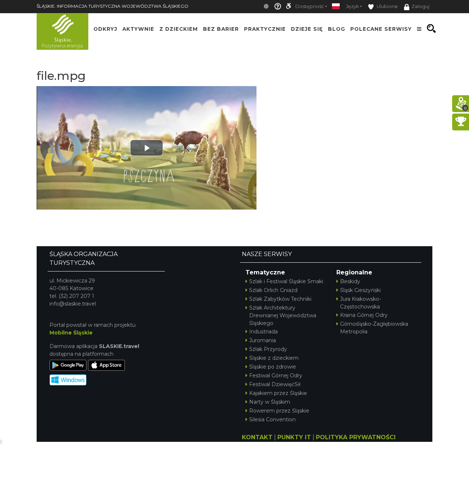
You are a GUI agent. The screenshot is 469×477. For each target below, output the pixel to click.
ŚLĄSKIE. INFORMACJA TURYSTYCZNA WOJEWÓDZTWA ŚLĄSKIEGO (112, 6)
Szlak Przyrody (268, 349)
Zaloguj (420, 6)
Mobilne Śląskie (71, 332)
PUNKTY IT (294, 437)
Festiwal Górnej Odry (275, 375)
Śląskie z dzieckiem (274, 358)
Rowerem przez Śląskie (279, 410)
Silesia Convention (272, 419)
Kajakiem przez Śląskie (278, 393)
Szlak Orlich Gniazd (273, 290)
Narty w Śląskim (269, 402)
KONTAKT (257, 437)
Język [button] (352, 6)
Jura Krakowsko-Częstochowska (360, 303)
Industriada (263, 331)
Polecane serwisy (381, 29)
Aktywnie (138, 29)
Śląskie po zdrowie (272, 366)
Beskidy (350, 281)
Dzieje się (307, 29)
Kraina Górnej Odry (364, 315)
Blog (336, 29)
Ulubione (387, 6)
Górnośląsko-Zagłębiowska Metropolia (374, 328)
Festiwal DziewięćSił (274, 384)
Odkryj (105, 29)
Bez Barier (221, 29)
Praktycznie (265, 29)
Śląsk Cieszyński (360, 290)
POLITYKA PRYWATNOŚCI (356, 437)
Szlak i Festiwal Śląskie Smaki (286, 281)
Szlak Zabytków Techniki (280, 299)
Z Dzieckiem (178, 29)
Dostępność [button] (309, 6)
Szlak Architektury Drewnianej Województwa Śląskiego (282, 315)
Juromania (262, 340)
